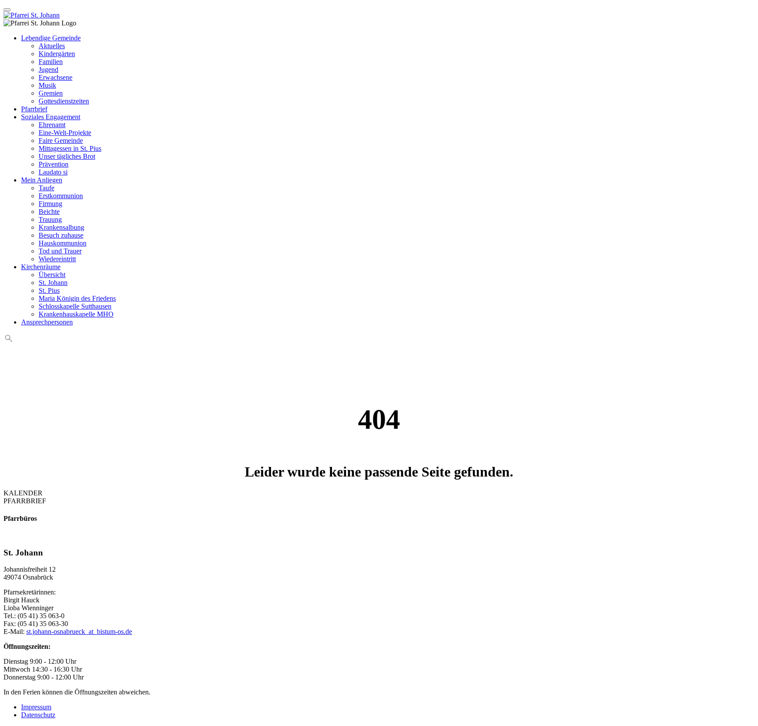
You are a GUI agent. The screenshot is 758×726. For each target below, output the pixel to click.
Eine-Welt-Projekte (65, 132)
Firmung (50, 203)
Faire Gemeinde (61, 140)
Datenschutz (38, 715)
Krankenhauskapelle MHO (76, 314)
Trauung (50, 219)
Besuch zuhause (61, 235)
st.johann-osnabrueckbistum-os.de (79, 631)
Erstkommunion (61, 195)
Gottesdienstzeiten (64, 101)
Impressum (36, 707)
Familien (51, 61)
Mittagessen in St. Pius (70, 148)
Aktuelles (52, 46)
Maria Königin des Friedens (77, 298)
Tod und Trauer (60, 251)
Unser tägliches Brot (67, 156)
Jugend (48, 69)
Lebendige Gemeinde (51, 38)
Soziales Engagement (50, 117)
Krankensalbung (61, 227)
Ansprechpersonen (47, 322)
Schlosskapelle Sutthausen (75, 306)
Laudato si (53, 172)
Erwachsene (55, 77)
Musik (47, 85)
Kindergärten (57, 53)
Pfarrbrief (34, 109)
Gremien (51, 93)
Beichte (49, 211)
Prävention (53, 164)
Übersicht (52, 274)
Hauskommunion (62, 243)
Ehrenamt (52, 124)
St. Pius (49, 290)
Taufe (46, 188)
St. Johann (53, 282)
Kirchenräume (41, 266)
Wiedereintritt (57, 259)
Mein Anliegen (41, 180)
